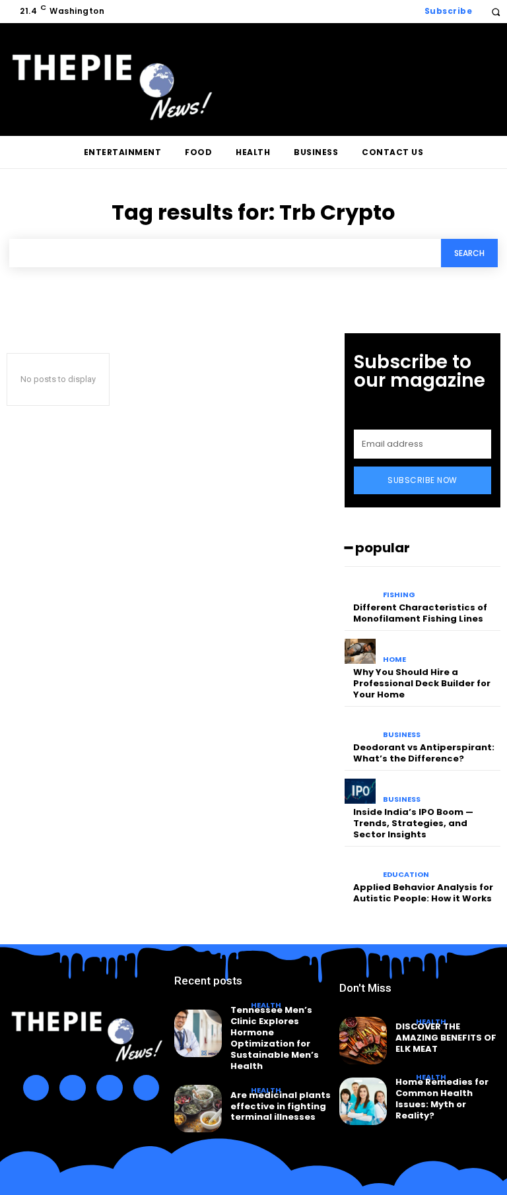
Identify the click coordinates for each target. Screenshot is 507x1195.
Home (394, 659)
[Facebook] (36, 1088)
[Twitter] (109, 1088)
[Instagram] (72, 1088)
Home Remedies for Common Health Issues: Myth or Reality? (442, 1099)
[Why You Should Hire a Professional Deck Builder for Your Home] (360, 651)
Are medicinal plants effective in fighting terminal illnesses (280, 1106)
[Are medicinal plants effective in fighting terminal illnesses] (198, 1108)
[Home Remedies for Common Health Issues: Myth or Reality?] (363, 1101)
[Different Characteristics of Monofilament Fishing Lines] (360, 587)
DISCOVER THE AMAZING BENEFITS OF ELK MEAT (445, 1037)
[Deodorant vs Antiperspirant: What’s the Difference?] (360, 727)
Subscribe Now (422, 480)
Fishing (399, 594)
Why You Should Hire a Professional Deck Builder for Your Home (421, 683)
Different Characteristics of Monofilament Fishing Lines (420, 613)
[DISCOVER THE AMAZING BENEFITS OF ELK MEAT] (363, 1040)
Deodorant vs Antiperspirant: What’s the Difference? (423, 753)
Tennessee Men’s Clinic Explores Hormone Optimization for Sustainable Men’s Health (274, 1038)
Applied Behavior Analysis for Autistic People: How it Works (423, 893)
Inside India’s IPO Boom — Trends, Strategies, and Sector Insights (413, 823)
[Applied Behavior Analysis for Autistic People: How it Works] (360, 867)
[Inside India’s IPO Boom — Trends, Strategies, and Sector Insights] (360, 791)
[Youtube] (146, 1088)
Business (402, 734)
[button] (495, 11)
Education (406, 874)
